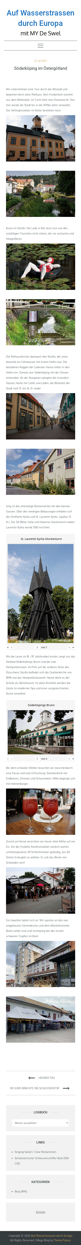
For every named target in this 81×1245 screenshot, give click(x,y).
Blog (17, 1191)
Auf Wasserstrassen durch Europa (51, 1235)
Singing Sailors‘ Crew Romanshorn (35, 1151)
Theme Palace (62, 1240)
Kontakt (40, 1212)
